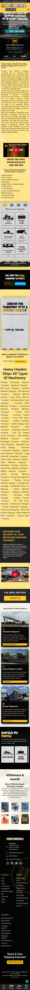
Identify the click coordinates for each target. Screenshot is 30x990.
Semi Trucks (4, 943)
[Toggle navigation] (28, 9)
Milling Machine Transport (13, 471)
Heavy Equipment (8, 223)
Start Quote (8, 283)
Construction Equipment (4, 927)
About (2, 881)
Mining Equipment (6, 933)
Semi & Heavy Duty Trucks (8, 239)
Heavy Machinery (5, 930)
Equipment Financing (14, 859)
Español (3, 902)
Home (2, 878)
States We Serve (5, 886)
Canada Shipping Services (20, 879)
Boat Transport (21, 239)
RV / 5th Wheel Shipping (8, 253)
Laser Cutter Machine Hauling (14, 459)
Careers (3, 899)
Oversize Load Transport (22, 903)
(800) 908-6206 (11, 10)
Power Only (19, 906)
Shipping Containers (6, 945)
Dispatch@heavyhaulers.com (16, 852)
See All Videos (7, 681)
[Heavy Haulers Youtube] (16, 863)
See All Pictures (7, 721)
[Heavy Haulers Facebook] (7, 863)
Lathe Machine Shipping (13, 462)
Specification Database (7, 891)
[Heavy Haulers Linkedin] (20, 863)
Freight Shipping (20, 888)
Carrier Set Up (15, 977)
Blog (2, 894)
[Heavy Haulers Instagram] (12, 863)
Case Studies (4, 896)
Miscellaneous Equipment (4, 937)
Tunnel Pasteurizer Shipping (15, 506)
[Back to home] (13, 5)
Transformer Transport (19, 504)
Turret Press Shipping (10, 509)
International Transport (22, 898)
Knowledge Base (5, 888)
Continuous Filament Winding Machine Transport (15, 409)
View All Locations (13, 849)
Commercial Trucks (6, 923)
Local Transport (20, 900)
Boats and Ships (5, 920)
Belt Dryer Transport (10, 388)
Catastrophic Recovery (22, 883)
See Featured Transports (9, 644)
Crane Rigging (19, 885)
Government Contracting (19, 891)
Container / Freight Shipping (21, 223)
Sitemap (25, 975)
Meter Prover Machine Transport (14, 468)
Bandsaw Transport (19, 385)
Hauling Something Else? (21, 250)
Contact (3, 883)
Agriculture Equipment (7, 918)
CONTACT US (15, 598)
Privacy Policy (18, 975)
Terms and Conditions (8, 975)
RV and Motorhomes (6, 940)
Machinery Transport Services (14, 465)
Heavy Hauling (20, 895)
